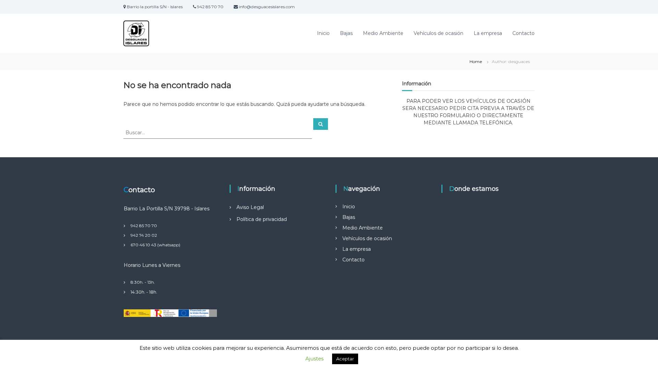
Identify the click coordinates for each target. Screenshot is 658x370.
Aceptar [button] (345, 358)
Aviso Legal (250, 207)
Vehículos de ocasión (438, 33)
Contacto (523, 33)
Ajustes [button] (314, 358)
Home (476, 61)
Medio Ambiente (383, 33)
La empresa (488, 33)
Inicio (323, 33)
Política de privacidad (261, 219)
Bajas (346, 33)
